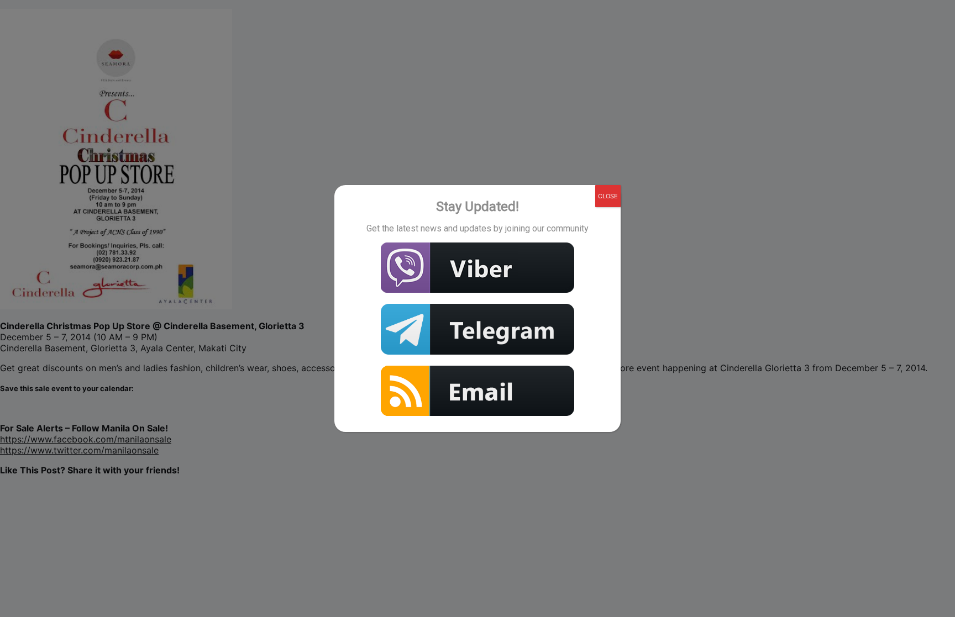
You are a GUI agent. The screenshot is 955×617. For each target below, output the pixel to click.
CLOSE (608, 196)
